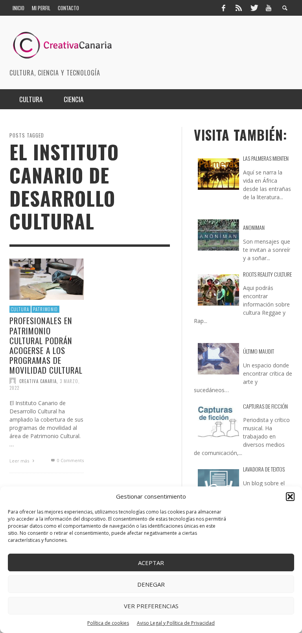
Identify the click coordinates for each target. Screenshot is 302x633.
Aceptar (151, 563)
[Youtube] (268, 8)
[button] (290, 497)
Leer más (19, 461)
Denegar (151, 584)
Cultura (20, 309)
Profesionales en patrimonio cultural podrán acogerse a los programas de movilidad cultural (46, 345)
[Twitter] (253, 8)
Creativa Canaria (38, 381)
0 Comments (69, 460)
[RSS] (238, 8)
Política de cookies (108, 623)
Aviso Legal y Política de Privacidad (176, 623)
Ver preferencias (151, 606)
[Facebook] (223, 8)
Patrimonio (45, 309)
